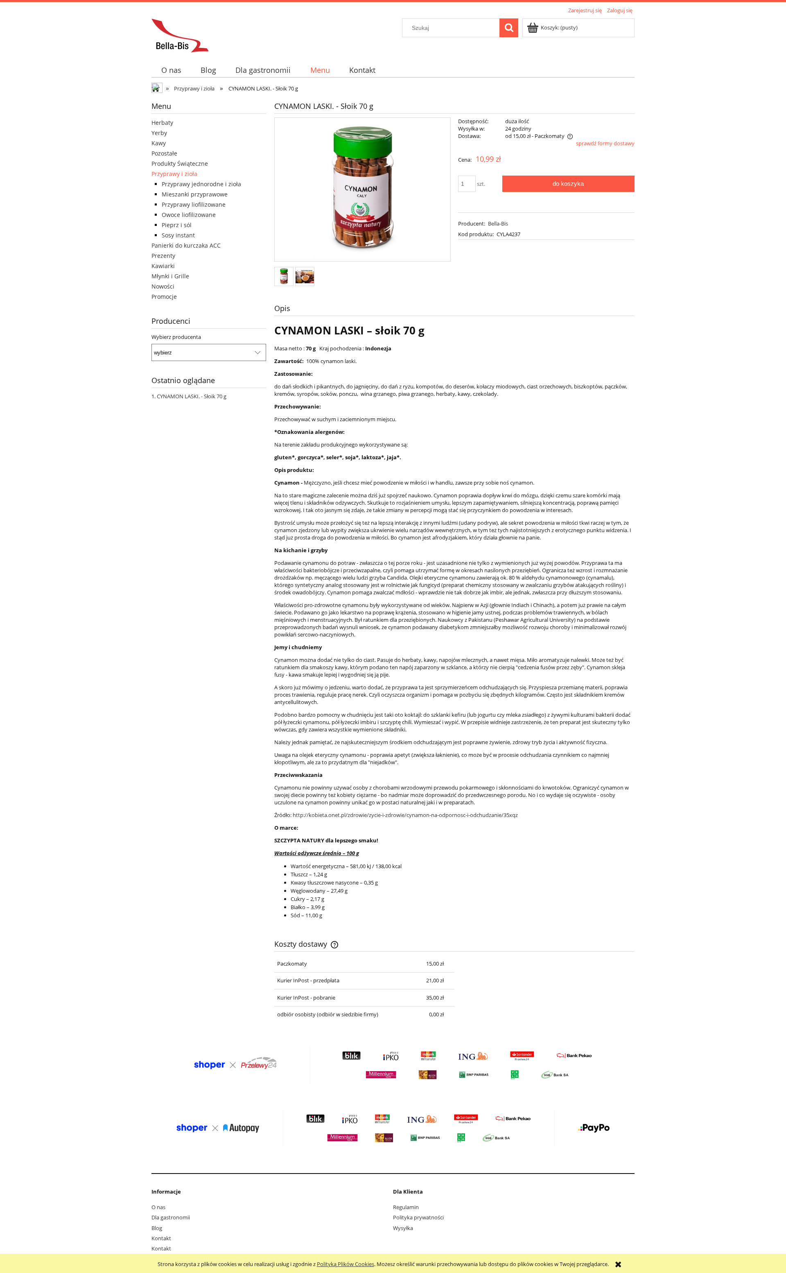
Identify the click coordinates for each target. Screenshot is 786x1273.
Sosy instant (178, 235)
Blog (156, 1228)
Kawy (158, 143)
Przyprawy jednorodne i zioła (201, 184)
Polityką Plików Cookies (345, 1264)
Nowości (162, 286)
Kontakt (161, 1238)
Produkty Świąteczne (179, 163)
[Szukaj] (508, 27)
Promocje (164, 296)
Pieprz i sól (177, 225)
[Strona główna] (180, 34)
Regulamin (406, 1207)
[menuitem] (171, 70)
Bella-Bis (498, 223)
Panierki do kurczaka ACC (186, 245)
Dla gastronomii (170, 1217)
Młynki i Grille (170, 276)
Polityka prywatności (418, 1217)
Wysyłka (403, 1228)
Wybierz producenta (176, 337)
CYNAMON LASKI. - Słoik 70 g (191, 396)
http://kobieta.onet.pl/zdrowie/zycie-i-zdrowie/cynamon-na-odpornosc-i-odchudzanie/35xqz (405, 815)
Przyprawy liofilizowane (194, 204)
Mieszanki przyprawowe (195, 194)
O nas (158, 1207)
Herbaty (162, 122)
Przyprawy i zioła (174, 174)
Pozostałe (164, 153)
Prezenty (163, 256)
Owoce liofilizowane (189, 215)
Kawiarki (163, 266)
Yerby (159, 133)
